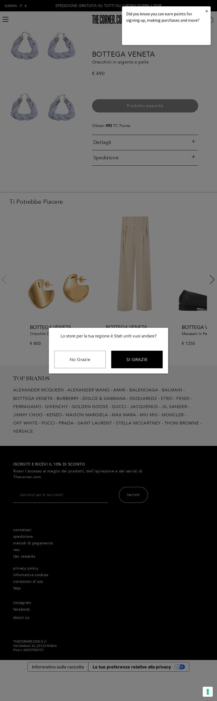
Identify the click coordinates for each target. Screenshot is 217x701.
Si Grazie (137, 359)
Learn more (144, 34)
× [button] (206, 11)
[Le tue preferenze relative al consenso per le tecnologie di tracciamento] (208, 692)
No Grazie (80, 359)
